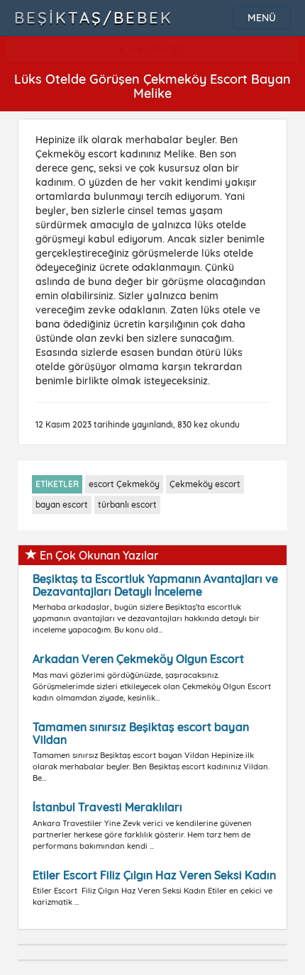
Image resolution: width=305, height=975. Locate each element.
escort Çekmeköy (124, 484)
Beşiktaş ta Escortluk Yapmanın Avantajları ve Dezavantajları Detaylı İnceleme (155, 585)
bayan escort (61, 504)
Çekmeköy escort (205, 484)
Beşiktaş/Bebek (93, 18)
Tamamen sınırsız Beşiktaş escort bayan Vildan (141, 733)
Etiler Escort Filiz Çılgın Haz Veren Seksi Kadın (154, 875)
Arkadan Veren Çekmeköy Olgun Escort (138, 659)
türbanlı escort (127, 504)
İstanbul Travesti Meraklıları (107, 807)
